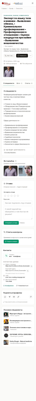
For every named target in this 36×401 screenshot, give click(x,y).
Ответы (28, 83)
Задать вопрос (12, 241)
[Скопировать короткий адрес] (27, 271)
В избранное (9, 285)
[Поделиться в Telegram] (9, 297)
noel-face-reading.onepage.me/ (15, 277)
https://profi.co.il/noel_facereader (16, 270)
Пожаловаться (23, 285)
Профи (11, 8)
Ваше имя (7, 199)
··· (31, 56)
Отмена (22, 223)
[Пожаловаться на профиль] (31, 297)
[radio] (5, 195)
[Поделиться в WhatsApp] (5, 297)
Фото (19, 83)
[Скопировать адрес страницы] (31, 266)
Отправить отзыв (11, 223)
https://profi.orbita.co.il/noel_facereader (18, 266)
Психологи (19, 8)
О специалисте (8, 83)
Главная (4, 8)
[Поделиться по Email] (14, 297)
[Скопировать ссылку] (18, 297)
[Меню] (32, 3)
